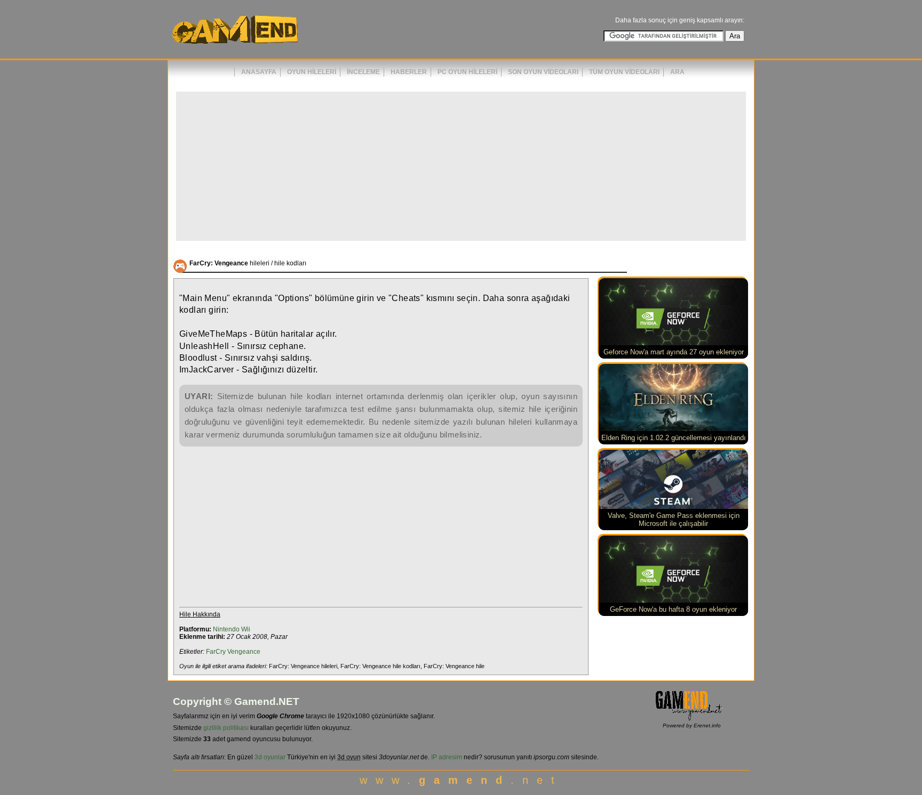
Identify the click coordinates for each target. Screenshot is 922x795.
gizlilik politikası (226, 728)
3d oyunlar (270, 757)
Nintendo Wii (231, 629)
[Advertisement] (461, 166)
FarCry (216, 651)
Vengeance (243, 651)
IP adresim (446, 757)
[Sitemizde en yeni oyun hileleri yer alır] (234, 48)
